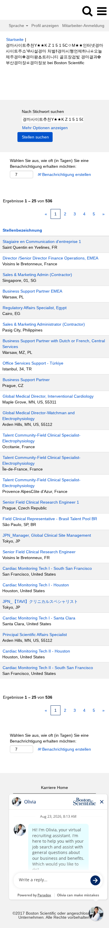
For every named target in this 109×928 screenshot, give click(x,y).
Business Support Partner (26, 379)
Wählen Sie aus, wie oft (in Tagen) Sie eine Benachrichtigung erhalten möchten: (49, 163)
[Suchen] (87, 11)
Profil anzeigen (45, 25)
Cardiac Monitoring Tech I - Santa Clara (39, 618)
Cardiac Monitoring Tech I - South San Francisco (47, 568)
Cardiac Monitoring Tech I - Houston (36, 585)
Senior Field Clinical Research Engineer (39, 551)
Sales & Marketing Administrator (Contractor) (44, 324)
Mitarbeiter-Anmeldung (83, 25)
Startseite (15, 39)
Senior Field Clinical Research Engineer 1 (41, 502)
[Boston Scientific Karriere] (20, 11)
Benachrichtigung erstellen (66, 174)
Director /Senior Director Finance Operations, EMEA (50, 258)
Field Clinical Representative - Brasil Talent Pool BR (50, 518)
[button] (101, 11)
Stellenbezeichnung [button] (22, 230)
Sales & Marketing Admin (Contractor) (37, 274)
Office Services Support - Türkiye (33, 363)
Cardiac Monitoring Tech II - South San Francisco (48, 667)
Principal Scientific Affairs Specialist (35, 634)
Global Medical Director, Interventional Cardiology (48, 396)
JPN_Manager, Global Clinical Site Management (47, 535)
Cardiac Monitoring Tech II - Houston (36, 651)
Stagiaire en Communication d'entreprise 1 (42, 241)
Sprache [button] (17, 25)
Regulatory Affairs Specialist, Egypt (35, 307)
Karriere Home (54, 787)
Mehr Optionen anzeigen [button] (45, 127)
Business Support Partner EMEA (32, 291)
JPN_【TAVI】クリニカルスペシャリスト (40, 601)
